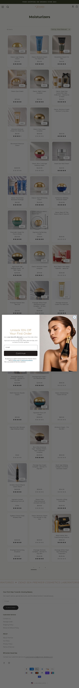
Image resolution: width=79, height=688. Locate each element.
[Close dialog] (74, 317)
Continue (21, 353)
